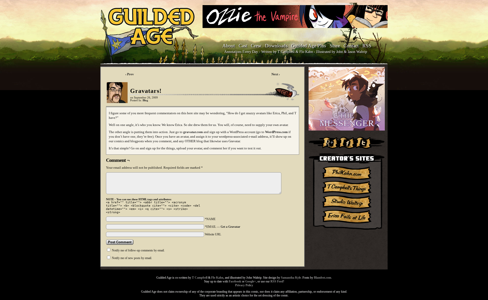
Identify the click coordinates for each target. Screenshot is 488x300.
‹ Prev (129, 74)
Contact (351, 45)
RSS (366, 45)
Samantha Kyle (291, 277)
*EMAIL (222, 226)
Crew (256, 45)
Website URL (213, 234)
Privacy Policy (244, 285)
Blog (145, 100)
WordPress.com (276, 132)
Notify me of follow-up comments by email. (138, 250)
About (228, 45)
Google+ (250, 281)
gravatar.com (193, 132)
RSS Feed (276, 281)
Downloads (276, 45)
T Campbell (199, 277)
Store (335, 45)
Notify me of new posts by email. (132, 258)
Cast (243, 45)
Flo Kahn (217, 277)
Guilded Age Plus (308, 45)
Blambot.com (322, 277)
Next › (275, 74)
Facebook (235, 281)
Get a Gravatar (230, 226)
